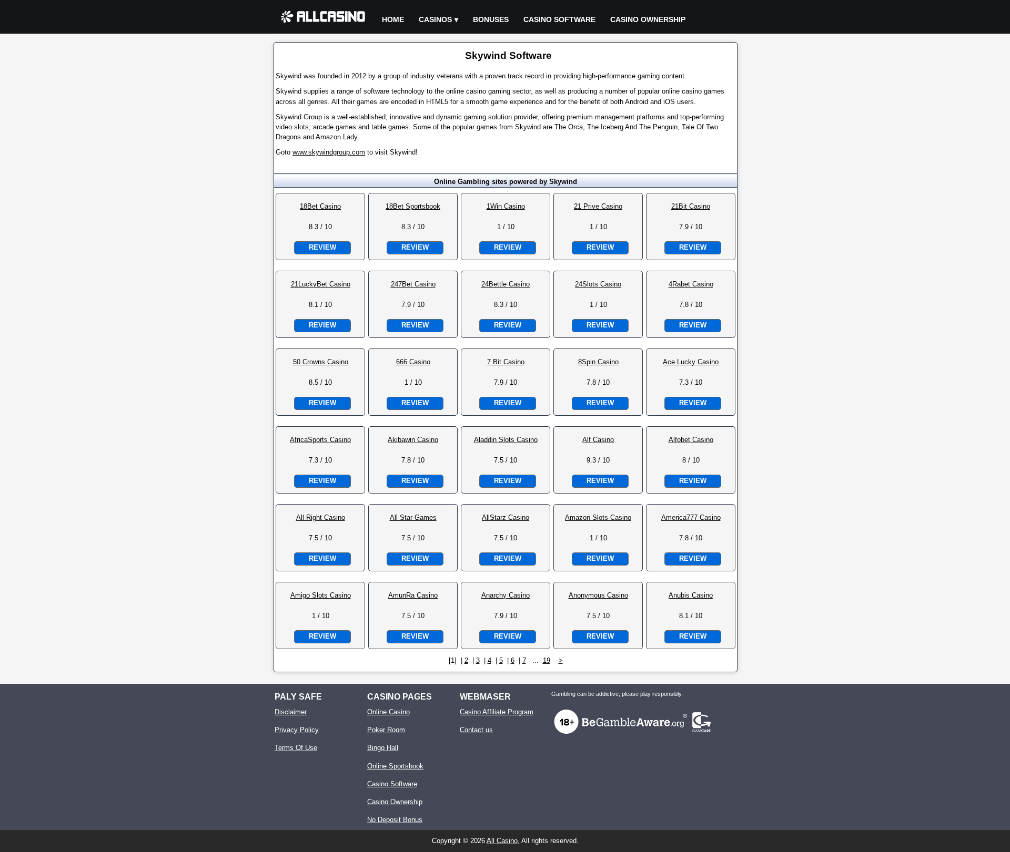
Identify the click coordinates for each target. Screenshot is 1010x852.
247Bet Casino (413, 284)
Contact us (476, 730)
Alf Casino (598, 440)
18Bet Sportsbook (413, 206)
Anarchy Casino (505, 595)
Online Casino (388, 712)
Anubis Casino (691, 595)
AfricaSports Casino (320, 440)
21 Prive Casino (598, 206)
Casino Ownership (647, 19)
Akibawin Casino (413, 440)
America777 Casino (691, 517)
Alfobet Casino (691, 440)
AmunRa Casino (413, 595)
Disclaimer (291, 712)
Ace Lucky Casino (691, 362)
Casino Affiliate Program (496, 712)
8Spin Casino (598, 362)
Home (393, 19)
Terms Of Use (296, 748)
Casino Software (559, 19)
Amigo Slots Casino (320, 595)
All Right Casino (320, 517)
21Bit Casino (690, 206)
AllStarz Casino (505, 517)
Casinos (435, 19)
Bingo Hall (382, 748)
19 (546, 660)
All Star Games (413, 517)
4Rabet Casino (691, 284)
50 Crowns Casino (320, 362)
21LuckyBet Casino (320, 284)
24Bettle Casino (505, 284)
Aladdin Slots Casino (506, 440)
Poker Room (386, 730)
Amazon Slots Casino (598, 517)
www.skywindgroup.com (328, 152)
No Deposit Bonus (394, 820)
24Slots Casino (598, 284)
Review (322, 247)
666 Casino (413, 362)
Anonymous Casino (598, 595)
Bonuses (491, 19)
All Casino (502, 841)
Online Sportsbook (395, 766)
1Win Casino (506, 206)
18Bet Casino (320, 206)
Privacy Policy (297, 730)
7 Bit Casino (505, 362)
